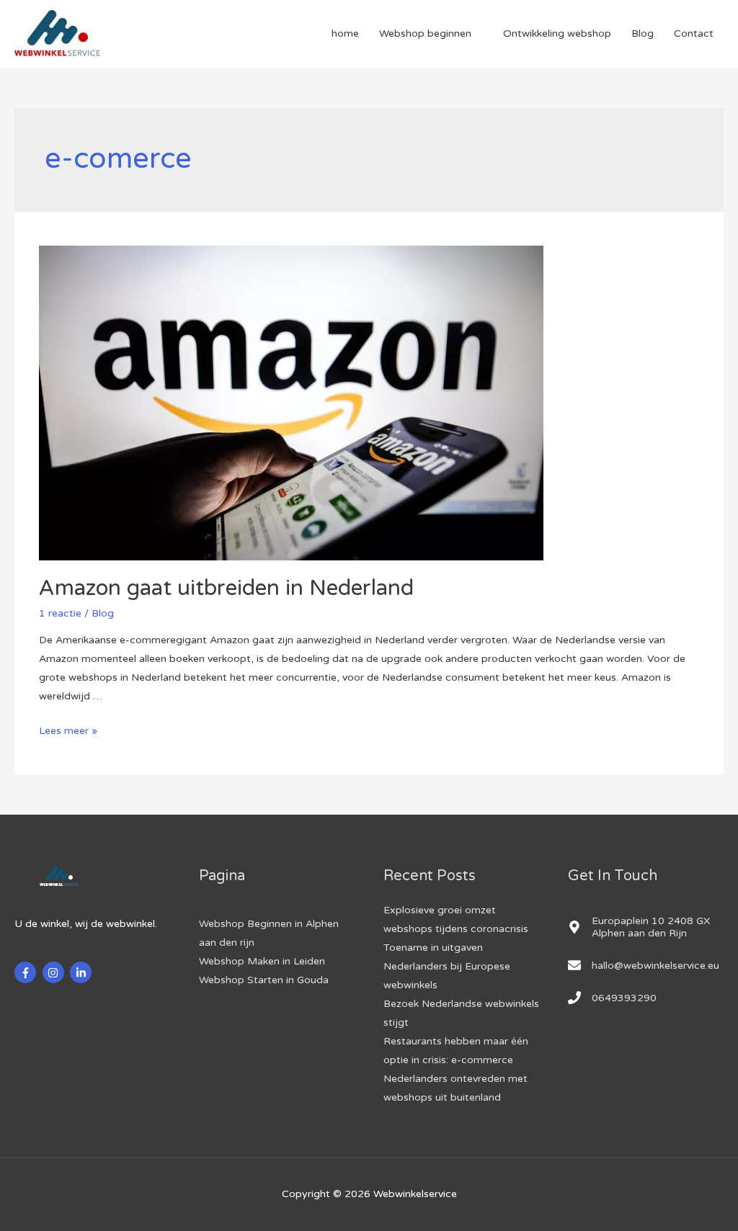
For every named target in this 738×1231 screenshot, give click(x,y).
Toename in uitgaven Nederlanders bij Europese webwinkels (446, 966)
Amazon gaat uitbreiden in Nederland (226, 588)
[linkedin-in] (82, 972)
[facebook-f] (27, 972)
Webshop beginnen (425, 33)
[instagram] (55, 972)
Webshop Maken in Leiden (262, 961)
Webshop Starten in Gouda (264, 980)
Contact (693, 33)
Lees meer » (68, 731)
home (345, 33)
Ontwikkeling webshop (557, 33)
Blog (642, 33)
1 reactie (60, 613)
